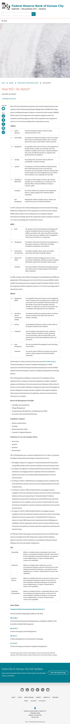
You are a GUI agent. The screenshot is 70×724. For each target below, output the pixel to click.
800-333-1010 (35, 717)
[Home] (6, 6)
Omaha (42, 9)
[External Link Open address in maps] (35, 708)
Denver (15, 9)
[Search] (34, 14)
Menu (5, 21)
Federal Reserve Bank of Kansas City (38, 5)
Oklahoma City (29, 9)
